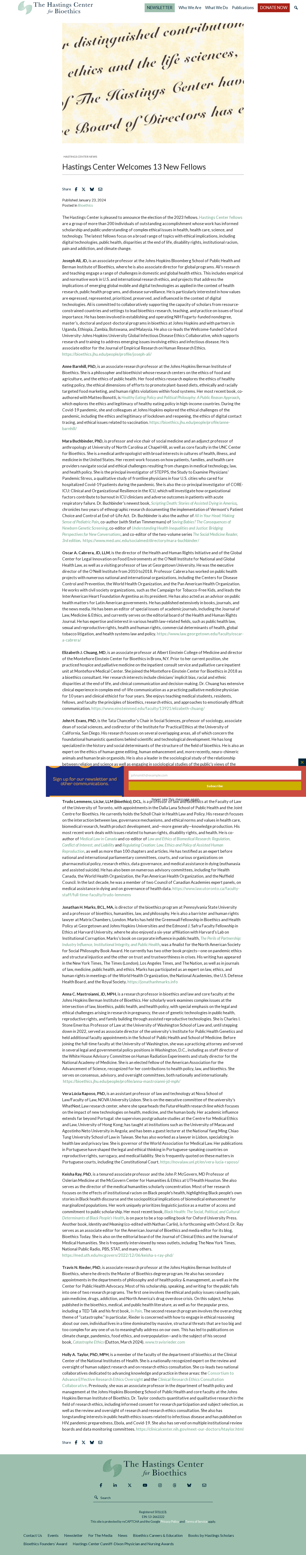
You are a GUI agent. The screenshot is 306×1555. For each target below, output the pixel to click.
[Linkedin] (115, 1485)
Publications (243, 7)
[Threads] (175, 1485)
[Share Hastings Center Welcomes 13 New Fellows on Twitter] (85, 189)
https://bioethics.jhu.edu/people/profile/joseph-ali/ (107, 354)
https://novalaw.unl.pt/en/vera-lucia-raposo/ (199, 1161)
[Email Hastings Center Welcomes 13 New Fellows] (101, 189)
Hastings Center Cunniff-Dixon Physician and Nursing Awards (123, 1543)
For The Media (100, 1535)
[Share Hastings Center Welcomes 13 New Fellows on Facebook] (77, 189)
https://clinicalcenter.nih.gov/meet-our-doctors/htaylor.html (190, 1429)
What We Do (216, 7)
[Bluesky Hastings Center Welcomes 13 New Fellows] (93, 189)
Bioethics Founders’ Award (45, 1543)
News (122, 1535)
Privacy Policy (170, 1521)
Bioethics (85, 205)
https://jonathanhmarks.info (152, 981)
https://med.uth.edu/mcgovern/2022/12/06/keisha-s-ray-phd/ (117, 1255)
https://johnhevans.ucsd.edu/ (106, 789)
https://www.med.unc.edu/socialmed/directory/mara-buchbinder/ (141, 540)
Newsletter (73, 1535)
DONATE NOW (273, 7)
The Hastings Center (153, 1468)
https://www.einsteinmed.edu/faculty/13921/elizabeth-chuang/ (148, 708)
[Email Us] (204, 1485)
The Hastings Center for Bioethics (55, 7)
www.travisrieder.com (165, 1342)
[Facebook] (100, 1485)
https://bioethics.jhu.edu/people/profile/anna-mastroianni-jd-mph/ (121, 1081)
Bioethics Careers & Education (158, 1535)
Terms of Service (196, 1521)
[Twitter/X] (129, 1485)
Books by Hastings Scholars (211, 1535)
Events (53, 1535)
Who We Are (190, 7)
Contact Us (32, 1535)
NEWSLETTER (159, 7)
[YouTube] (145, 1485)
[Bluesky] (189, 1485)
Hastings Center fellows (220, 217)
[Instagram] (160, 1485)
